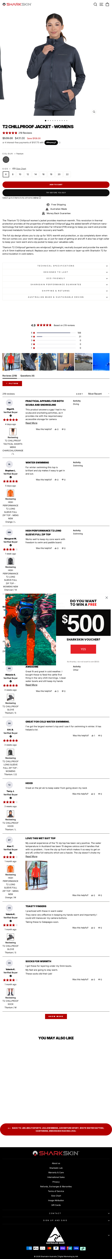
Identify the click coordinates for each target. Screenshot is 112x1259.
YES (83, 649)
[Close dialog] (106, 597)
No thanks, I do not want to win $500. (83, 661)
